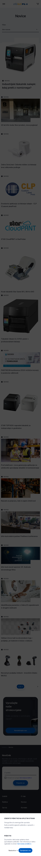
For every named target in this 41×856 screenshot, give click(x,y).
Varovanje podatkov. (24, 844)
